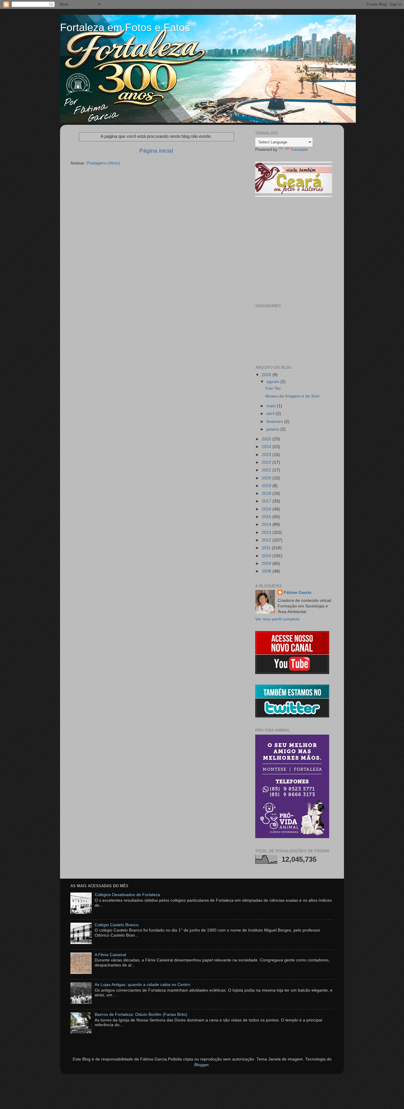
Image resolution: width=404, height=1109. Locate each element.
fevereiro (275, 421)
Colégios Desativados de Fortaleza (127, 895)
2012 (267, 540)
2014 (267, 524)
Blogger (201, 1065)
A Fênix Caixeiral (110, 955)
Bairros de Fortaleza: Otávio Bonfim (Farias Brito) (141, 1014)
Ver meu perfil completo (277, 619)
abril (271, 413)
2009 (267, 563)
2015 (267, 517)
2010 (267, 556)
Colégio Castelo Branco (117, 925)
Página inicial (156, 151)
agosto (273, 381)
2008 (267, 571)
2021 (267, 470)
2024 (267, 446)
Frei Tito (273, 388)
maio (271, 406)
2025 (267, 439)
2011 (267, 548)
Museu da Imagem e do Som (292, 396)
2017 (267, 501)
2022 (267, 462)
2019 (267, 486)
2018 (267, 493)
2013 (267, 532)
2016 (267, 509)
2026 (267, 375)
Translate (299, 149)
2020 (267, 478)
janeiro (273, 429)
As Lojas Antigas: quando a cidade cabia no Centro (142, 984)
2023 (267, 454)
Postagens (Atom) (103, 163)
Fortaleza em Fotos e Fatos (125, 27)
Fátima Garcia (297, 592)
